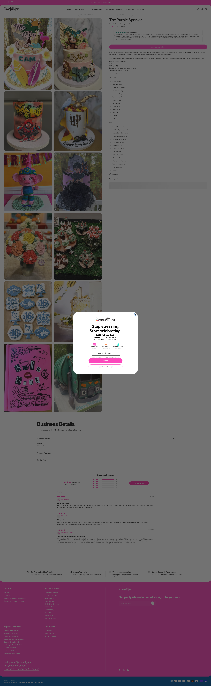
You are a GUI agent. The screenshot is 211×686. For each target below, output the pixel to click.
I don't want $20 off (105, 367)
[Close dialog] (135, 314)
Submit (105, 361)
